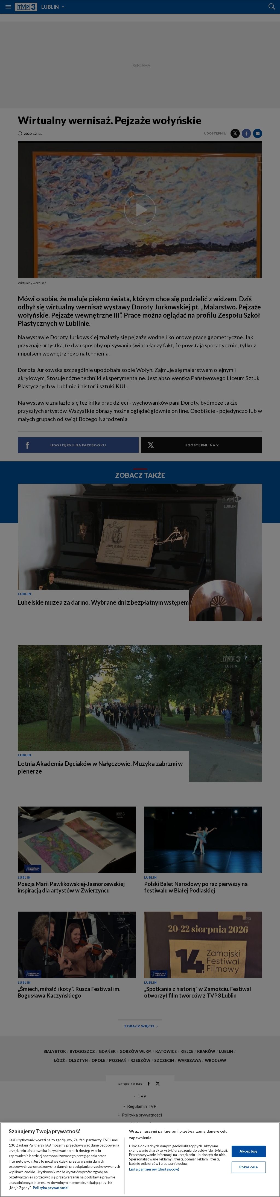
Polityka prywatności (51, 1188)
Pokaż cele (248, 1167)
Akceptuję (248, 1151)
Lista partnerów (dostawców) (154, 1169)
